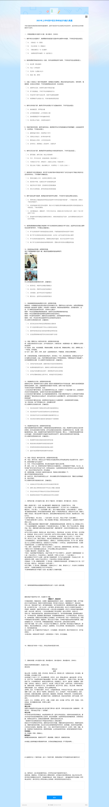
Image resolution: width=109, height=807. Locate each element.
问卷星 (51, 805)
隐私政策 (24, 805)
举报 (86, 805)
